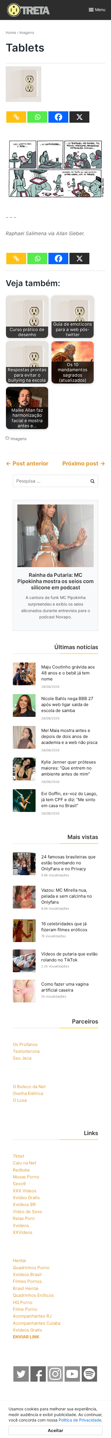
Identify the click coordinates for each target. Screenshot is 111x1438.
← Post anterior (27, 463)
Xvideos (21, 1225)
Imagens (26, 32)
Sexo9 (19, 1183)
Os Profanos (25, 1044)
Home (11, 32)
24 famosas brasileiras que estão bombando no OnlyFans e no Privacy (68, 862)
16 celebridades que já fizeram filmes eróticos (64, 926)
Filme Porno (25, 1309)
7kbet (18, 1156)
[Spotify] (90, 1380)
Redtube (21, 1170)
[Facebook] (58, 117)
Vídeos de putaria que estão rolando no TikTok (69, 957)
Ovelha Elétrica (28, 1093)
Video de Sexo (27, 1211)
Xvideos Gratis (27, 1330)
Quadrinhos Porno (31, 1267)
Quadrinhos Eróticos (33, 1295)
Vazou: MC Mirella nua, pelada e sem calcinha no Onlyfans (66, 896)
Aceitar (55, 1430)
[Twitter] (21, 1380)
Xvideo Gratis (26, 1197)
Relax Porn (24, 1218)
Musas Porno (26, 1176)
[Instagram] (55, 1380)
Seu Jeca (22, 1058)
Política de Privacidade (80, 1420)
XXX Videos (24, 1190)
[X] (79, 117)
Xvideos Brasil (27, 1274)
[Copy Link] (16, 117)
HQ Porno (22, 1302)
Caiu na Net (24, 1163)
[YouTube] (73, 1380)
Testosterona (26, 1051)
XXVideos (22, 1232)
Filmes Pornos (27, 1281)
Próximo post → (83, 463)
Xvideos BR (24, 1204)
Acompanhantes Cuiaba (36, 1323)
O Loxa (19, 1100)
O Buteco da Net (29, 1086)
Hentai (19, 1260)
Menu (100, 9)
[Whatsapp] (37, 117)
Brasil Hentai (25, 1288)
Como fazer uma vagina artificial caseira (65, 987)
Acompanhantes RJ (32, 1316)
